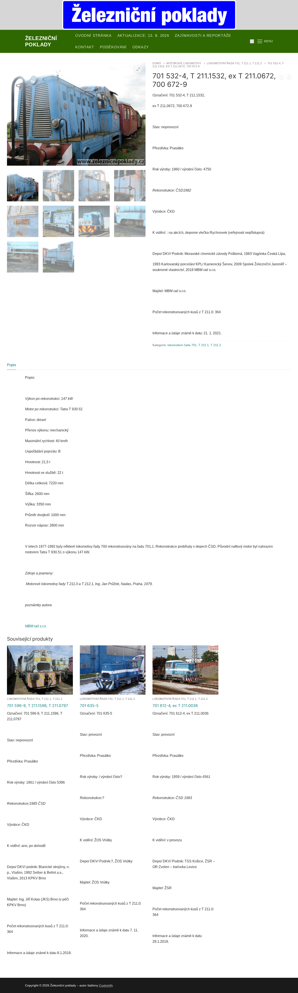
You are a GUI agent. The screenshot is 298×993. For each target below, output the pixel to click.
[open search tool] (252, 41)
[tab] (11, 365)
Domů (156, 63)
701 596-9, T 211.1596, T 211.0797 (37, 705)
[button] (138, 69)
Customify (106, 985)
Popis (11, 365)
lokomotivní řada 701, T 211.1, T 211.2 (234, 63)
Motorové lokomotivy (183, 63)
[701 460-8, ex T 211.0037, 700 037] (281, 77)
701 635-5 (89, 705)
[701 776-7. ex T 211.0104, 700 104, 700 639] (288, 77)
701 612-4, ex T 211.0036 (175, 705)
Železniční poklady (41, 41)
